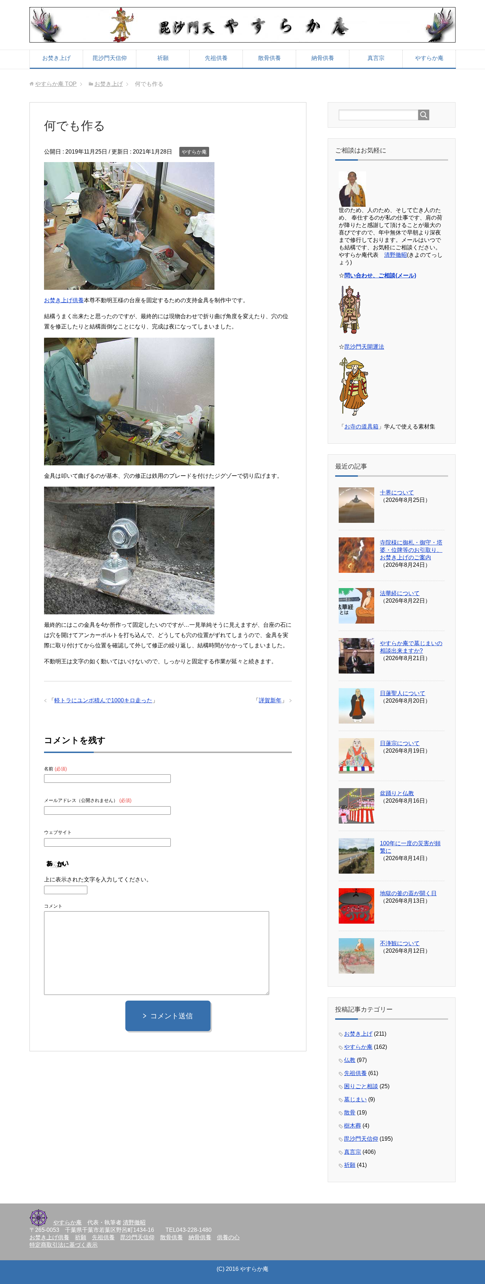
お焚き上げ (56, 58)
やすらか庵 (429, 58)
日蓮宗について (400, 743)
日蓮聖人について (402, 693)
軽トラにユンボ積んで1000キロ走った (103, 700)
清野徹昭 (395, 255)
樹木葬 (352, 1126)
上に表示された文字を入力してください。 (98, 879)
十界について (397, 492)
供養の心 (228, 1237)
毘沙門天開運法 (364, 347)
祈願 (163, 58)
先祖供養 (216, 58)
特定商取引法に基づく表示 (63, 1245)
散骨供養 (269, 58)
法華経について (400, 593)
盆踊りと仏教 (397, 793)
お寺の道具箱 (361, 427)
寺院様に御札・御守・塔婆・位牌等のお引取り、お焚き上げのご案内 (411, 549)
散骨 (349, 1112)
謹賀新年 (270, 700)
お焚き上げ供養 (64, 300)
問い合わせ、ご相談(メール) (380, 275)
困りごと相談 (361, 1086)
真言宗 (376, 58)
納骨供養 (322, 58)
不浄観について (400, 943)
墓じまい (355, 1099)
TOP (56, 84)
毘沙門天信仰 (110, 58)
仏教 (349, 1060)
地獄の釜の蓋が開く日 (408, 893)
